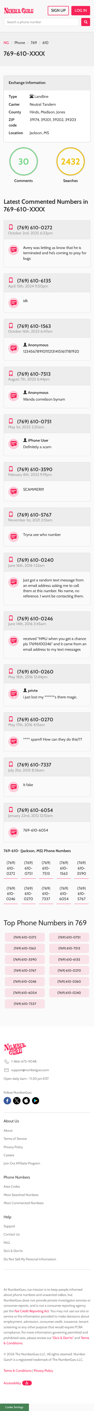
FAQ (7, 1242)
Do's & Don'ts (13, 1251)
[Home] (19, 10)
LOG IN (81, 10)
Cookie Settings (14, 1407)
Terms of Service (15, 1138)
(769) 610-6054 (35, 810)
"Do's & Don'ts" (63, 1338)
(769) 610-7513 (34, 374)
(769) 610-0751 (34, 421)
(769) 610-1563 (34, 326)
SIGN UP (58, 10)
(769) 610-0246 (35, 619)
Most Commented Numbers (24, 1203)
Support (9, 1226)
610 (45, 42)
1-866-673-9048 (23, 1061)
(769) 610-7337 (34, 765)
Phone (19, 42)
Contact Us (12, 1234)
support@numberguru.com (30, 1070)
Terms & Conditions (18, 1370)
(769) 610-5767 (34, 515)
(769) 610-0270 (35, 719)
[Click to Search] (85, 22)
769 (34, 42)
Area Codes (12, 1186)
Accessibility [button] (12, 1383)
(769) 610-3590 (35, 469)
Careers (9, 1155)
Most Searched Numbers (21, 1195)
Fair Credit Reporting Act (31, 1311)
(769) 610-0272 (34, 228)
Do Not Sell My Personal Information (30, 1259)
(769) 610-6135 (34, 281)
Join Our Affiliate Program (22, 1163)
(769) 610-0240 (35, 560)
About (8, 1130)
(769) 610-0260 (35, 672)
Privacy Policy (13, 1147)
